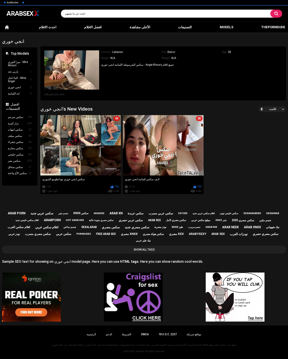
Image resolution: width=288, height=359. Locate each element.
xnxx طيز (177, 226)
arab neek (230, 227)
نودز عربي (14, 233)
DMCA (145, 334)
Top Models (20, 53)
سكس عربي (63, 234)
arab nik (211, 226)
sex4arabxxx (252, 213)
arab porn (16, 213)
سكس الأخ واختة (20, 173)
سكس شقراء (20, 142)
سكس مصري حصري (265, 234)
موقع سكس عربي (200, 220)
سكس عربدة (136, 213)
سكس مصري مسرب (38, 234)
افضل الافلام (93, 27)
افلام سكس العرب (19, 227)
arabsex (99, 213)
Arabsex (140, 351)
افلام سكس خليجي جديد (27, 220)
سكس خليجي (20, 154)
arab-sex (218, 233)
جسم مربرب (194, 227)
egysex (182, 213)
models (226, 27)
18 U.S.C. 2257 (167, 334)
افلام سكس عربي (46, 227)
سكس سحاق (20, 167)
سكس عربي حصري (131, 220)
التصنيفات (185, 27)
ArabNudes (12, 2)
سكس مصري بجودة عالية (101, 220)
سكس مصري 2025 (243, 220)
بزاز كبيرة (20, 123)
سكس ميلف (20, 135)
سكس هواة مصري (153, 233)
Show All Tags (144, 249)
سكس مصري (111, 227)
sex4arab (272, 213)
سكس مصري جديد (137, 227)
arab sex (154, 220)
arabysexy (197, 234)
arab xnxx (252, 227)
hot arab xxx (75, 220)
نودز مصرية (160, 226)
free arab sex (106, 233)
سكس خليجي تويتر (229, 213)
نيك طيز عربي (143, 240)
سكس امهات (20, 129)
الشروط (126, 334)
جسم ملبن (265, 220)
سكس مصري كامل (176, 220)
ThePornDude (273, 27)
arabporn (52, 220)
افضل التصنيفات (13, 106)
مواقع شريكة (194, 334)
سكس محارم (20, 148)
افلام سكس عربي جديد (204, 213)
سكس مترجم (20, 117)
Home (7, 27)
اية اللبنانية (20, 93)
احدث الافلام (47, 27)
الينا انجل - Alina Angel (20, 79)
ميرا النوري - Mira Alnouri (20, 63)
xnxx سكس (81, 213)
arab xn (116, 213)
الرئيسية (91, 334)
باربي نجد (20, 71)
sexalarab (89, 227)
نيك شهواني (272, 227)
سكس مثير (20, 160)
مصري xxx (176, 234)
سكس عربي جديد (42, 213)
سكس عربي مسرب (161, 213)
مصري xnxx (129, 234)
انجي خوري (20, 87)
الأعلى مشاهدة (140, 27)
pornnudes (83, 234)
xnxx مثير (221, 220)
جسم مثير (63, 213)
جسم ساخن (69, 226)
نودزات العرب (239, 234)
